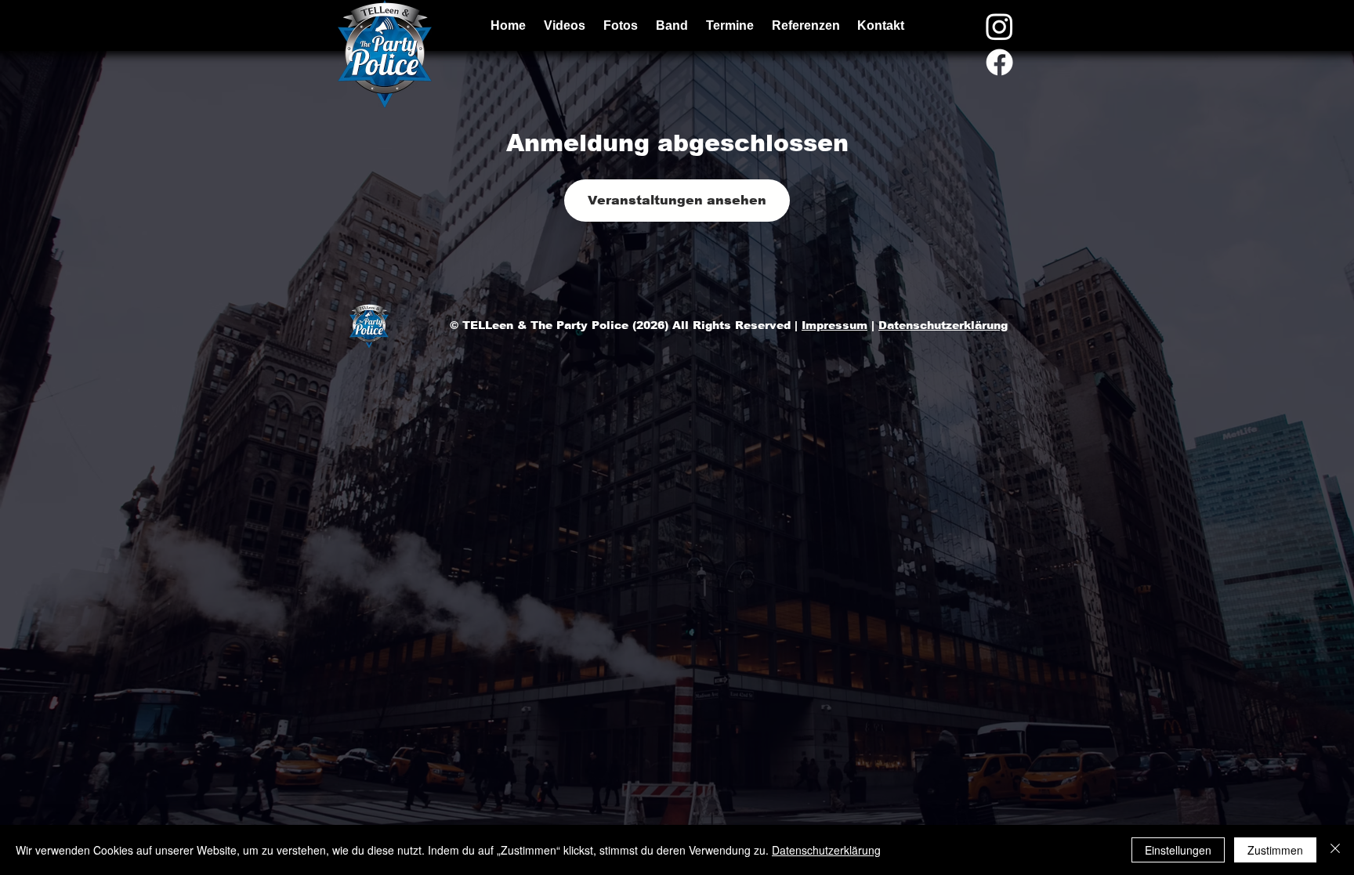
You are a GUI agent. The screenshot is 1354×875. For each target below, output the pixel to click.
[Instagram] (999, 26)
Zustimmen (1275, 850)
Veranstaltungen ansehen (677, 200)
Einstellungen (1178, 850)
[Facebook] (999, 62)
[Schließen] (1335, 849)
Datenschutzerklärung (943, 325)
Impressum (834, 325)
